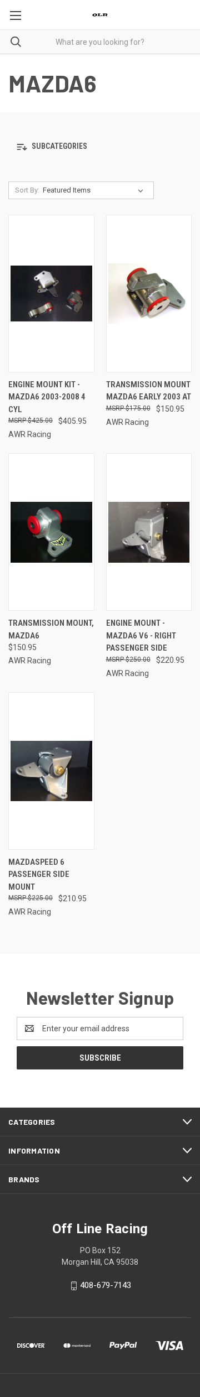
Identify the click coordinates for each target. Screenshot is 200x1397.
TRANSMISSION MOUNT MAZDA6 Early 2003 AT (148, 391)
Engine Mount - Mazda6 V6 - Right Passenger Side (141, 635)
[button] (100, 146)
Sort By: (27, 190)
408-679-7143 (105, 1285)
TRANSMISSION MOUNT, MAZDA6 (51, 629)
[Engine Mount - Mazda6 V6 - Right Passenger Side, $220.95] (149, 532)
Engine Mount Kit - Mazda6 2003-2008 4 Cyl (47, 397)
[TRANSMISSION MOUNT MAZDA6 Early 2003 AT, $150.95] (149, 293)
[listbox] (95, 190)
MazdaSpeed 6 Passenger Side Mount (38, 874)
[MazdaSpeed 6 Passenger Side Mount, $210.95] (51, 771)
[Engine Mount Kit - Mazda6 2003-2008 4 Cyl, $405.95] (51, 293)
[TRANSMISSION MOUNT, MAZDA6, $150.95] (51, 532)
